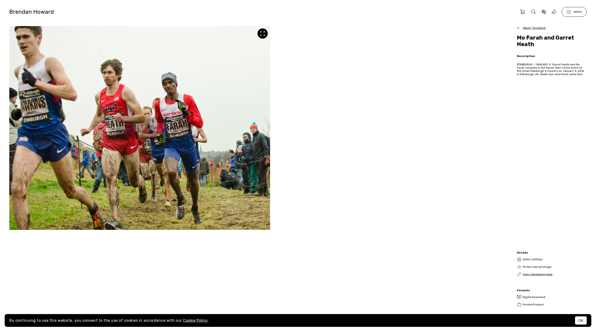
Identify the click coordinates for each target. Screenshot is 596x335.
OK (580, 320)
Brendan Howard (31, 12)
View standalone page (537, 274)
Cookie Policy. (195, 320)
